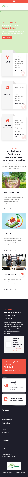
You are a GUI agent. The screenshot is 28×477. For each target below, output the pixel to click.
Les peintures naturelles (9, 416)
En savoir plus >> (19, 135)
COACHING (7, 62)
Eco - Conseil (6, 37)
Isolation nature (7, 419)
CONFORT (7, 234)
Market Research (10, 275)
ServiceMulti (5, 432)
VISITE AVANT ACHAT (12, 192)
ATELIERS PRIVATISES (7, 126)
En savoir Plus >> (19, 72)
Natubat (4, 429)
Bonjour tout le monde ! (9, 456)
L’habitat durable (7, 454)
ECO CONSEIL (7, 93)
